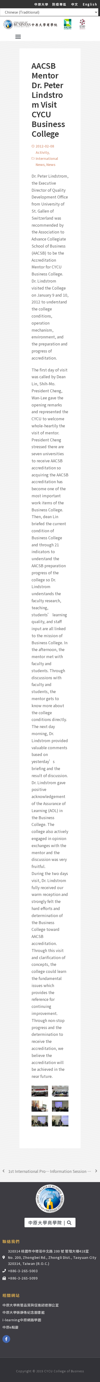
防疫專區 (59, 4)
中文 (74, 4)
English (90, 4)
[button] (18, 36)
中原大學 (41, 4)
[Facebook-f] (6, 1339)
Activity (42, 152)
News (50, 164)
